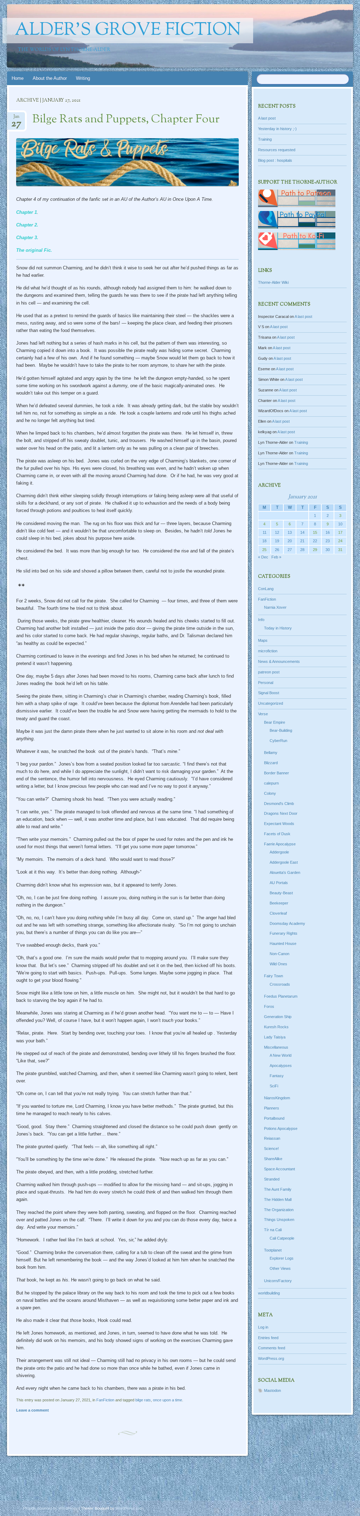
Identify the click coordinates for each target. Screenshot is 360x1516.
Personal (265, 682)
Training (265, 139)
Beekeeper (279, 903)
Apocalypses (281, 1065)
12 (277, 532)
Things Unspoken (279, 1219)
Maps (263, 640)
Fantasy (277, 1076)
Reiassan (272, 1138)
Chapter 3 (26, 237)
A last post (267, 118)
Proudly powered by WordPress (50, 1508)
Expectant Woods (279, 823)
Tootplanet (273, 1250)
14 (302, 532)
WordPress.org (271, 1358)
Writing (83, 78)
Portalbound (274, 1118)
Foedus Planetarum (280, 996)
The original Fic (33, 250)
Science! (271, 1148)
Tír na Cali (273, 1230)
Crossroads (280, 984)
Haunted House (283, 943)
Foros (269, 1006)
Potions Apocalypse (280, 1128)
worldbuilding (269, 1293)
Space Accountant (279, 1169)
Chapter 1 (26, 212)
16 (328, 532)
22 (315, 541)
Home (18, 78)
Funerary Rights (283, 933)
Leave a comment (32, 1410)
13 (290, 532)
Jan (16, 119)
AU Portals (279, 883)
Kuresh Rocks (276, 1027)
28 (302, 550)
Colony (270, 793)
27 (290, 550)
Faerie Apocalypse (280, 844)
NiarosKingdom (277, 1098)
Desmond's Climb (279, 803)
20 (290, 541)
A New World (280, 1055)
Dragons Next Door (280, 813)
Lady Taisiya (274, 1037)
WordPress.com (129, 1508)
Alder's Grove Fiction (128, 30)
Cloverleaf (278, 913)
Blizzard (271, 763)
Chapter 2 (26, 225)
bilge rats (143, 1400)
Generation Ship (277, 1017)
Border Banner (276, 773)
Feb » (276, 557)
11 (264, 532)
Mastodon (272, 1390)
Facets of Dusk (277, 834)
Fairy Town (273, 976)
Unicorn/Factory (278, 1281)
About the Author (50, 78)
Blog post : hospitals (275, 160)
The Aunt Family (277, 1189)
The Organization (279, 1210)
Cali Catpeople (282, 1238)
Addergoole (279, 852)
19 (277, 541)
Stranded (271, 1179)
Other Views (280, 1268)
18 (264, 541)
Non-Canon (279, 954)
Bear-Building (281, 730)
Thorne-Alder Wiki (273, 282)
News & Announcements (279, 661)
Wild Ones (278, 964)
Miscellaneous (276, 1047)
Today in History (278, 628)
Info (261, 620)
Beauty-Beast (281, 893)
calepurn (271, 783)
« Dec (263, 557)
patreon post (268, 672)
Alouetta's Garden (285, 872)
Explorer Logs (282, 1258)
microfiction (267, 651)
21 (302, 541)
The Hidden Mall (277, 1199)
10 (340, 524)
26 (277, 550)
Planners (271, 1108)
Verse (263, 714)
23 (328, 541)
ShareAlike (273, 1159)
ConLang (266, 589)
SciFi (274, 1086)
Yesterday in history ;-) (277, 129)
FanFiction (105, 1400)
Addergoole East (284, 862)
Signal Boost (268, 693)
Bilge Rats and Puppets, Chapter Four (126, 119)
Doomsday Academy (287, 923)
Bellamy (270, 752)
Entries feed (268, 1338)
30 (328, 550)
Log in (263, 1327)
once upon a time (167, 1400)
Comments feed (271, 1348)
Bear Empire (274, 722)
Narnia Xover (275, 607)
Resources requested (276, 150)
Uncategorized (270, 703)
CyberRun (278, 740)
